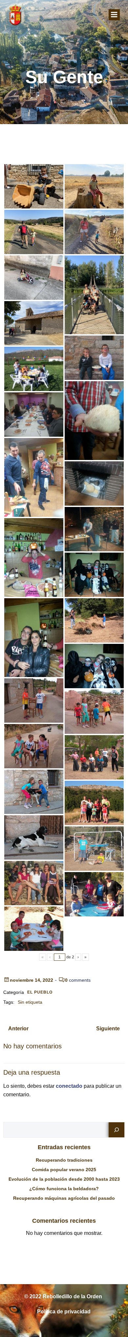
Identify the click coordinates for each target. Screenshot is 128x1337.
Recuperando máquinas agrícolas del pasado (64, 1198)
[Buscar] (116, 1129)
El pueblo (40, 992)
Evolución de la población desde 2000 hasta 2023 (64, 1179)
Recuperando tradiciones (64, 1160)
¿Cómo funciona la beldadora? (64, 1188)
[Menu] (114, 14)
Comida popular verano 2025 (64, 1169)
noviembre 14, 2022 (31, 980)
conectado (69, 1086)
